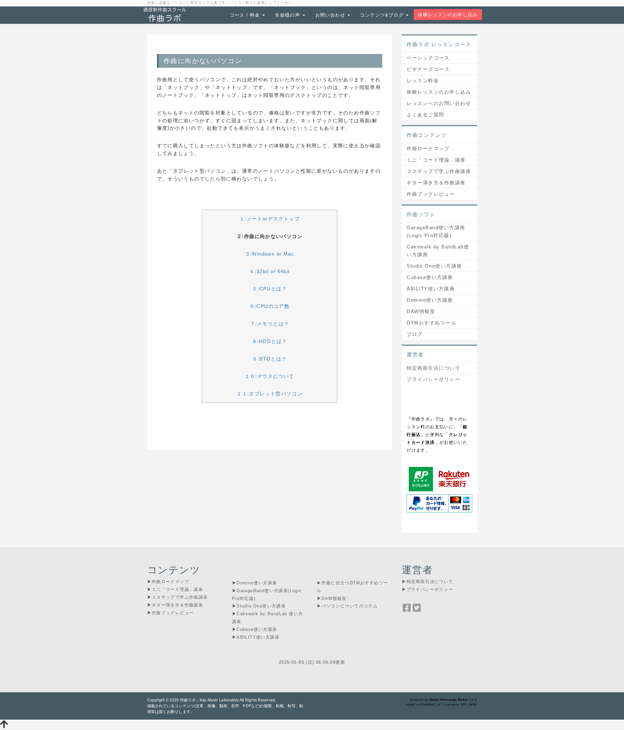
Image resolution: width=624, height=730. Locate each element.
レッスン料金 (423, 80)
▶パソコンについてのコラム (347, 606)
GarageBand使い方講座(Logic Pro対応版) (436, 231)
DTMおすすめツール (431, 322)
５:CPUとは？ (269, 288)
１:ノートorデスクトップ (270, 218)
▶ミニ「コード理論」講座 (175, 589)
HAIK (473, 704)
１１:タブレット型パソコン (269, 393)
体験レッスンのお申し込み (447, 14)
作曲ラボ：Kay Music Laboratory (209, 700)
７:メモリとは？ (269, 323)
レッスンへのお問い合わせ (439, 103)
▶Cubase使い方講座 (254, 629)
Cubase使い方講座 (430, 277)
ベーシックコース (428, 57)
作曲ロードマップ (428, 148)
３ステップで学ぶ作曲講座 (439, 171)
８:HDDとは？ (269, 341)
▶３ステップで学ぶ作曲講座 (177, 597)
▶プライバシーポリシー (427, 589)
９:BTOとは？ (269, 359)
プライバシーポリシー (433, 379)
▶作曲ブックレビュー (170, 612)
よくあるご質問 (425, 114)
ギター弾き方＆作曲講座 (436, 182)
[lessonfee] (439, 478)
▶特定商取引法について (427, 581)
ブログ (415, 334)
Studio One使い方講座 (434, 266)
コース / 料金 (246, 15)
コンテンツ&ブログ (382, 15)
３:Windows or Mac (269, 254)
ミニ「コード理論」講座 (436, 160)
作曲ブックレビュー (431, 194)
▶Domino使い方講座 (254, 582)
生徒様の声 (288, 15)
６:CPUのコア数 (270, 306)
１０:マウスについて (269, 376)
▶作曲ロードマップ (168, 581)
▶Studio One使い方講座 (259, 606)
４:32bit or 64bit (269, 271)
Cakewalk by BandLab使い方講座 (438, 250)
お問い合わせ (331, 15)
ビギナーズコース (428, 69)
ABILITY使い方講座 (431, 288)
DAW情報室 (421, 311)
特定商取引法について (433, 368)
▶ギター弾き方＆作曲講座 (175, 605)
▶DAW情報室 (332, 598)
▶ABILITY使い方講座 (256, 637)
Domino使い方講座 (430, 300)
